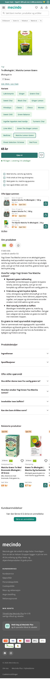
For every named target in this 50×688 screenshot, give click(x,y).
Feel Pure (33, 142)
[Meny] (3, 7)
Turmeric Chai (38, 121)
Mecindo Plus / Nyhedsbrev (23, 668)
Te (41, 21)
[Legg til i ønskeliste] (41, 155)
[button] (46, 7)
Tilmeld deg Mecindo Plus (13, 613)
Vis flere (4, 231)
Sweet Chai (7, 100)
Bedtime (6, 135)
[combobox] (25, 13)
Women (41, 107)
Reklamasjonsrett (10, 598)
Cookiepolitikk (8, 586)
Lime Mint (7, 128)
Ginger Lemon (37, 100)
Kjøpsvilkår (7, 578)
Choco (30, 107)
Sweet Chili (7, 114)
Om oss (6, 668)
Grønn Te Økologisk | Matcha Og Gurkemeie (35, 468)
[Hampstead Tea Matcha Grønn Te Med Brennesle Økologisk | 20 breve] (12, 446)
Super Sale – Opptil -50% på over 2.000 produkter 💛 (25, 2)
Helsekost (25, 21)
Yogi (2, 67)
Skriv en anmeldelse (25, 519)
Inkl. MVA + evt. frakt (9, 84)
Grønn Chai (34, 93)
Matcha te (34, 21)
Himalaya (7, 107)
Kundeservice (8, 573)
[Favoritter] (36, 7)
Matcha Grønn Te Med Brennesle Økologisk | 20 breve (11, 470)
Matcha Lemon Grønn (25, 135)
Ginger (22, 93)
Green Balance (24, 114)
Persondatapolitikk (10, 582)
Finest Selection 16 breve (13, 142)
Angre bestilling (9, 594)
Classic (19, 107)
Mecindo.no (13, 663)
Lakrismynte (8, 93)
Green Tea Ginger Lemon (27, 128)
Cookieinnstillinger (10, 674)
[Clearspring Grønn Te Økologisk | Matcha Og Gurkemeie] (36, 446)
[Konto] (41, 7)
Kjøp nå (19, 155)
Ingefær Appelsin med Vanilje (15, 121)
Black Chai (22, 100)
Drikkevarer (6, 21)
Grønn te (16, 21)
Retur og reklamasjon (11, 590)
